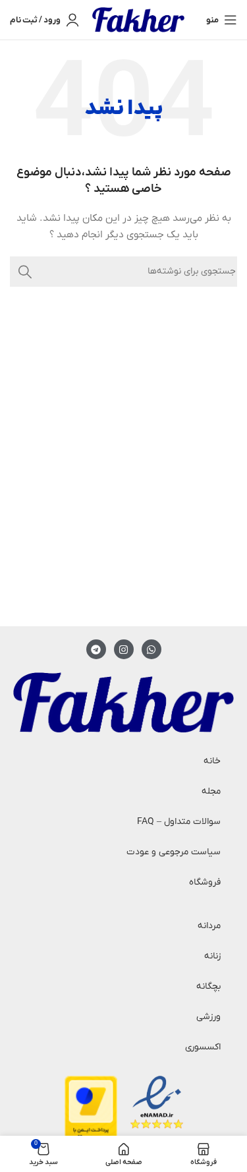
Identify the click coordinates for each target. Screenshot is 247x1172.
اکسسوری (203, 1047)
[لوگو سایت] (138, 19)
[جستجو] (25, 271)
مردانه (209, 926)
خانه (212, 761)
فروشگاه (205, 882)
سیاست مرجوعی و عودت (173, 852)
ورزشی (208, 1017)
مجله (211, 791)
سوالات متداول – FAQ (179, 821)
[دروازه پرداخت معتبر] (91, 1113)
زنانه (212, 956)
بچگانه (208, 986)
